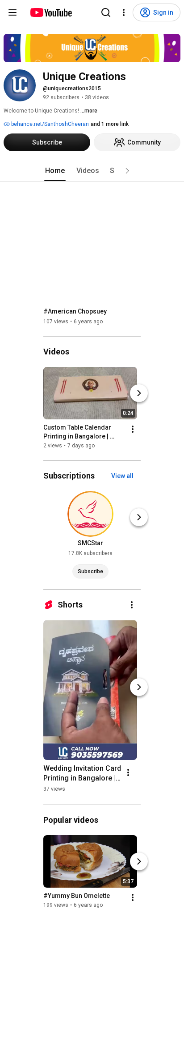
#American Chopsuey (75, 311)
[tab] (55, 170)
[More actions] (133, 429)
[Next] (139, 393)
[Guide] (12, 12)
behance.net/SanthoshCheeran (49, 124)
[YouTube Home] (50, 12)
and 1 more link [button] (110, 124)
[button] (127, 170)
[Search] (105, 12)
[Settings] (123, 12)
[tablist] (92, 170)
